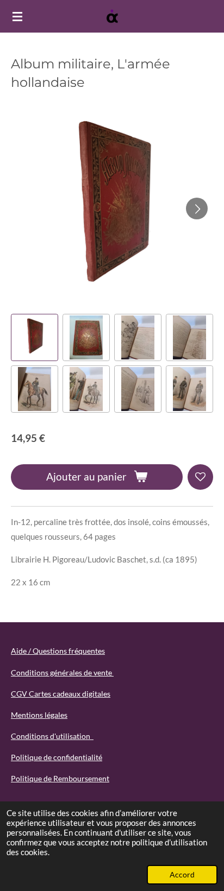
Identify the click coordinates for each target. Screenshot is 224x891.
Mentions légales (39, 714)
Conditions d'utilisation (52, 736)
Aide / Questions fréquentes (58, 650)
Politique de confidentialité (56, 757)
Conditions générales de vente (62, 672)
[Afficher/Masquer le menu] (17, 16)
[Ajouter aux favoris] (200, 477)
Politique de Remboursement (60, 778)
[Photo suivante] (197, 208)
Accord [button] (182, 874)
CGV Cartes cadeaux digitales (60, 693)
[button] (34, 337)
